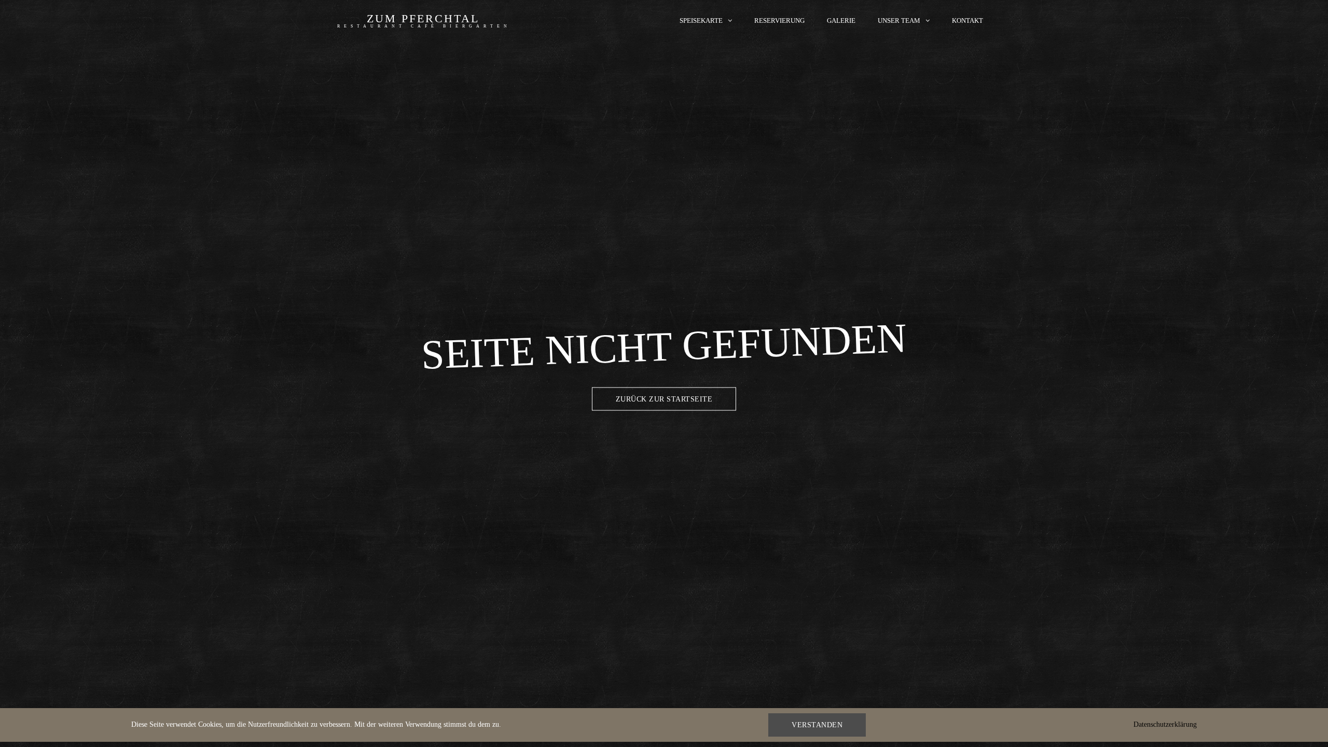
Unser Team (899, 20)
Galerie (841, 20)
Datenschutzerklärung (1165, 724)
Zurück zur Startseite (664, 399)
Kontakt (967, 20)
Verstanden (817, 725)
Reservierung (779, 20)
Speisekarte (701, 20)
